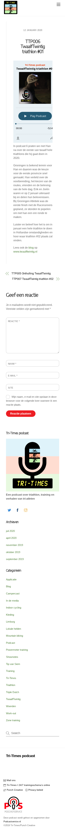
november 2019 (14, 545)
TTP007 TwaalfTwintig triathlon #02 (33, 279)
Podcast (10, 642)
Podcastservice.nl (12, 821)
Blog (8, 586)
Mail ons (10, 780)
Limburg (10, 621)
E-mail (13, 375)
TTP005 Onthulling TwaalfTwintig (31, 273)
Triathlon (10, 685)
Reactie (14, 321)
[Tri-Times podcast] (10, 12)
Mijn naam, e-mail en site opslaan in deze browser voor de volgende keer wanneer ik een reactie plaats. (31, 400)
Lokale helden (13, 628)
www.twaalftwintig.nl (25, 251)
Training (10, 671)
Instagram (37, 764)
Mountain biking (14, 635)
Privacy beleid (35, 790)
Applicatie (11, 579)
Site (10, 388)
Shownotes (12, 656)
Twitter (37, 757)
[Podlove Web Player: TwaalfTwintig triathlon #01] (32, 102)
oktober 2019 (13, 552)
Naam (12, 364)
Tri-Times (11, 678)
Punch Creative (14, 790)
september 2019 (15, 559)
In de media (12, 600)
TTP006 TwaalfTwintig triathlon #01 (33, 47)
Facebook (18, 764)
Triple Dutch (12, 692)
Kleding (10, 614)
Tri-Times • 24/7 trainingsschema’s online (28, 785)
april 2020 (11, 537)
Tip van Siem (13, 664)
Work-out (11, 713)
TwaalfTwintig (13, 699)
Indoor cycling (13, 607)
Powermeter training (17, 649)
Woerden (11, 706)
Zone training (13, 720)
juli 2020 (10, 531)
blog (31, 247)
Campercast (13, 593)
